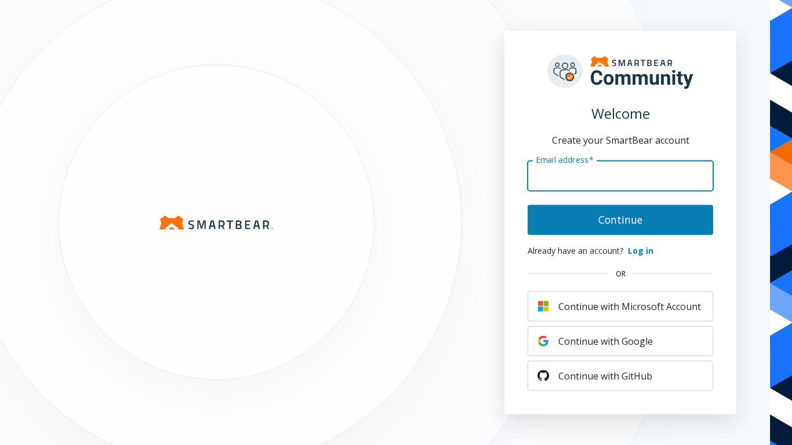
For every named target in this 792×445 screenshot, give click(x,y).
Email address (565, 159)
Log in (640, 250)
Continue (620, 220)
